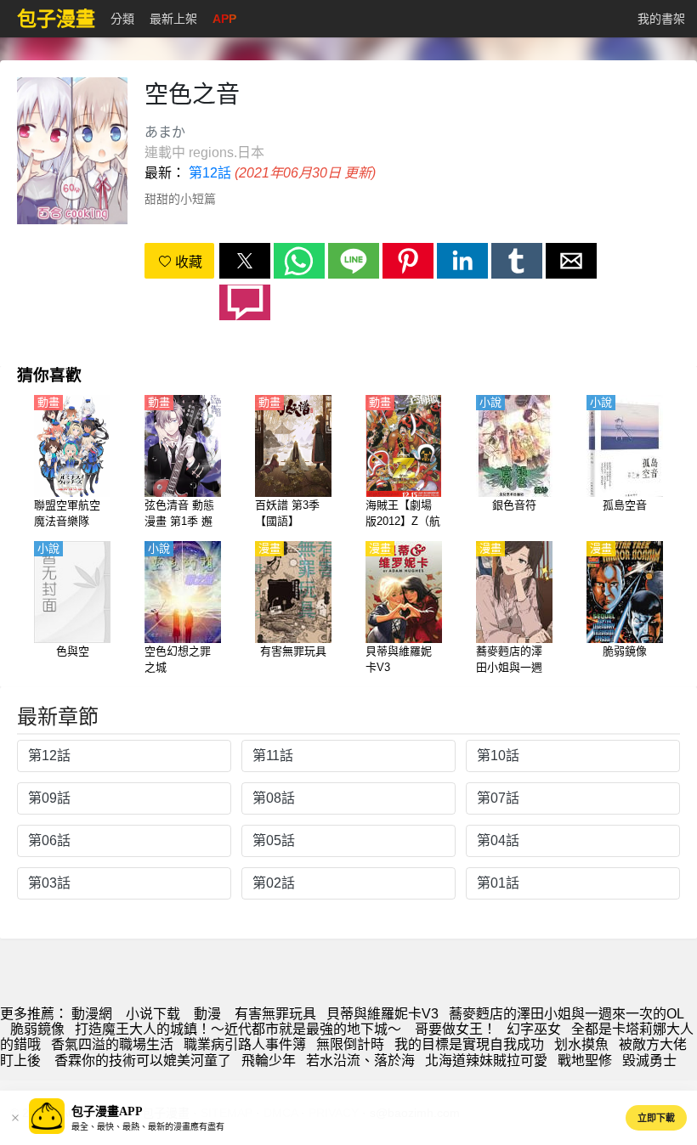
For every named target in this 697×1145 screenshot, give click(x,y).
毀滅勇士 (649, 1060)
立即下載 (656, 1118)
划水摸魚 (581, 1044)
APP (224, 18)
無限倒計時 (350, 1044)
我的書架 (661, 18)
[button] (244, 261)
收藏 (187, 262)
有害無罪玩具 (275, 1014)
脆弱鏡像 (37, 1029)
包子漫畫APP (107, 1111)
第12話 (210, 173)
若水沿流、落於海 (360, 1060)
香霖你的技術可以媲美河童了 (141, 1060)
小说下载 (153, 1014)
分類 (122, 18)
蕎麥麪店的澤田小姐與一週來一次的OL (566, 1014)
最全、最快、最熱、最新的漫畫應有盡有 (147, 1126)
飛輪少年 (268, 1060)
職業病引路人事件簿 (245, 1044)
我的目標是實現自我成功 (469, 1044)
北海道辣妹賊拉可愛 (486, 1060)
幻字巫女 (534, 1029)
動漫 (207, 1014)
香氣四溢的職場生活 (112, 1044)
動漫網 (91, 1014)
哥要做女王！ (455, 1029)
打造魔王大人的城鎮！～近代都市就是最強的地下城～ (240, 1029)
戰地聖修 (585, 1060)
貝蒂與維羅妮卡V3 (382, 1014)
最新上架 (173, 18)
